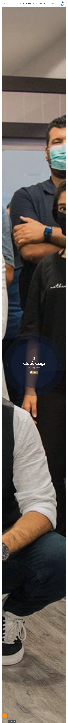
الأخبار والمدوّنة (31, 3)
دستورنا (44, 3)
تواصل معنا (21, 3)
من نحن (48, 3)
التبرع (26, 3)
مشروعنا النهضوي (38, 3)
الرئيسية (52, 3)
